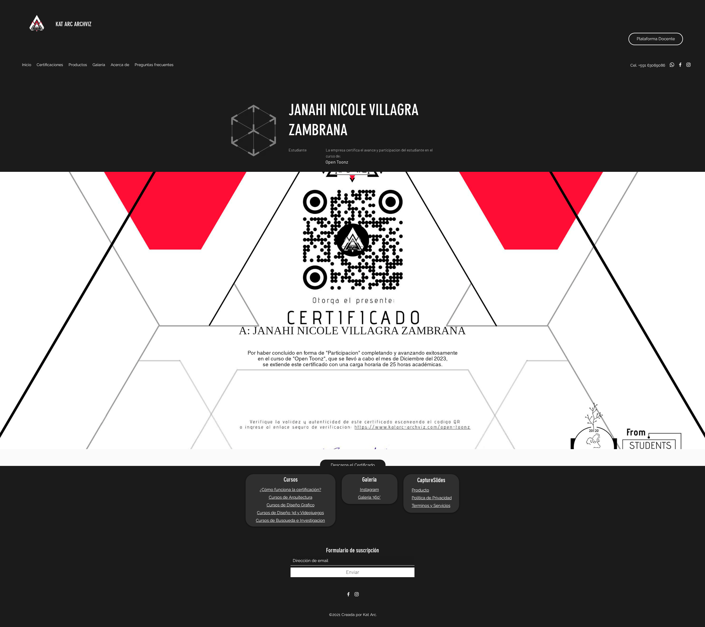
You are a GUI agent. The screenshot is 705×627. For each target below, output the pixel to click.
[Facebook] (680, 64)
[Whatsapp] (672, 64)
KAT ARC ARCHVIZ (73, 24)
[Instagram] (688, 64)
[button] (50, 65)
